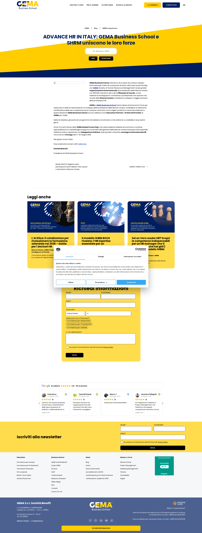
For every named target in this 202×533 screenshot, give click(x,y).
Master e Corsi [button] (76, 5)
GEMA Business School (106, 105)
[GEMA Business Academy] (28, 5)
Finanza (123, 472)
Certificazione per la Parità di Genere (99, 475)
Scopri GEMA (107, 5)
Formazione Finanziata (25, 469)
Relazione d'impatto (58, 478)
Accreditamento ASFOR (94, 472)
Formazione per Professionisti (27, 465)
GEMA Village (56, 482)
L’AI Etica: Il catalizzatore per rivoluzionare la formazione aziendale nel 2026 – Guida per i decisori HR (50, 242)
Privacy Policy (108, 347)
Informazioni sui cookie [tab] (132, 256)
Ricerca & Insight (124, 5)
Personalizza (100, 282)
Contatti (54, 488)
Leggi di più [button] (46, 413)
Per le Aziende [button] (92, 5)
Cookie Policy (37, 521)
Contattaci (171, 5)
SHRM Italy (82, 144)
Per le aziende (22, 472)
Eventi (88, 465)
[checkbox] (100, 324)
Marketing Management (129, 469)
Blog (95, 28)
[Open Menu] (184, 5)
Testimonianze (56, 475)
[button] (162, 403)
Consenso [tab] (69, 256)
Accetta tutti (131, 282)
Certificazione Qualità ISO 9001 (97, 478)
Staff (53, 472)
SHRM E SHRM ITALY (137, 167)
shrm (93, 58)
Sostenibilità (124, 475)
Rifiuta (70, 282)
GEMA (87, 28)
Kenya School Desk (93, 469)
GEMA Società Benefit (59, 462)
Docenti (54, 469)
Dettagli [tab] (101, 256)
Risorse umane (106, 58)
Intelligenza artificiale (40, 252)
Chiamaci (154, 5)
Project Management (128, 465)
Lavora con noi (56, 492)
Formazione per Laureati (26, 462)
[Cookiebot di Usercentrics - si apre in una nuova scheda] (137, 249)
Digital (122, 478)
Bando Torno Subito (24, 475)
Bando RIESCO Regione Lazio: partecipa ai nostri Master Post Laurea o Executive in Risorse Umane (71, 167)
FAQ (52, 485)
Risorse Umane (38, 250)
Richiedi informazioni (101, 528)
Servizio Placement (24, 478)
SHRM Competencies (109, 28)
